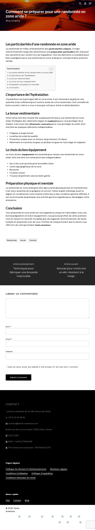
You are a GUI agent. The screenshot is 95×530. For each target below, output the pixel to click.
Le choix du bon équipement (22, 81)
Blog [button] (27, 500)
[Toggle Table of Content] (50, 69)
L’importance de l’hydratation (22, 75)
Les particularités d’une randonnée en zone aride (31, 72)
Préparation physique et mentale (24, 84)
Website (9, 351)
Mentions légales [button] (58, 469)
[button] (90, 3)
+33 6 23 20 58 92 (16, 417)
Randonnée (12, 240)
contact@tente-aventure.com (23, 423)
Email (9, 339)
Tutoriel (32, 240)
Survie (23, 240)
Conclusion (14, 87)
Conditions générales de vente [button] (21, 477)
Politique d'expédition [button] (42, 473)
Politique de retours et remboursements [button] (26, 469)
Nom (8, 327)
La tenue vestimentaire (19, 79)
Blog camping (13, 21)
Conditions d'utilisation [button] (17, 473)
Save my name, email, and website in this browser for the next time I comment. (43, 367)
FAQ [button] (8, 500)
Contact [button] (17, 500)
